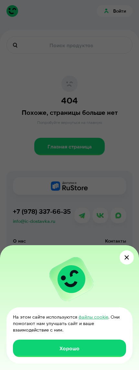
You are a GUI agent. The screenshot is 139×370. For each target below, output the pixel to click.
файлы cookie (93, 317)
